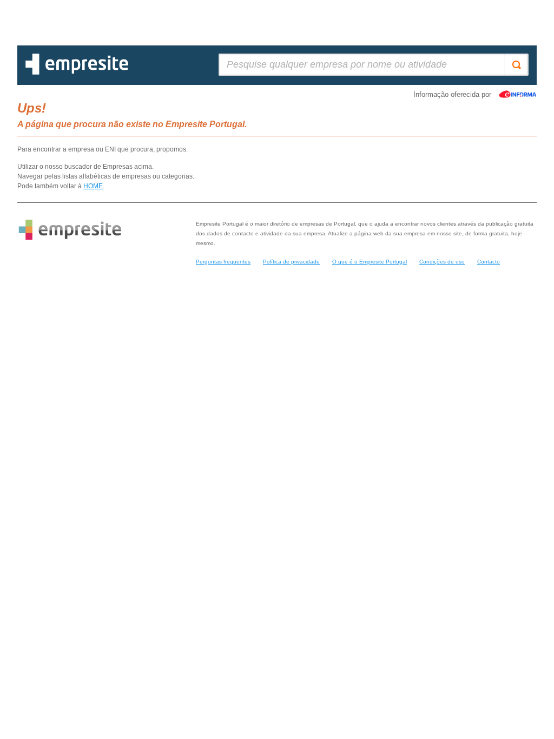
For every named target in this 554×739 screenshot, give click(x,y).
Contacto (488, 262)
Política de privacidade (291, 262)
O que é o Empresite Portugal (369, 262)
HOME (93, 186)
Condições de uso (442, 262)
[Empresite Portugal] (76, 72)
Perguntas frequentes (223, 262)
